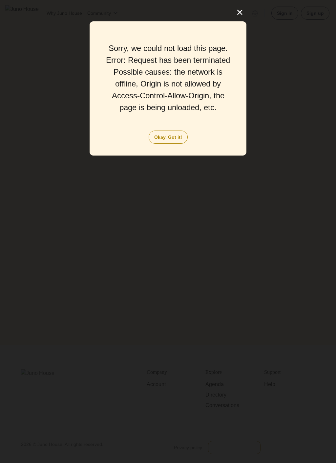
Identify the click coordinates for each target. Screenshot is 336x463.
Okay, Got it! (168, 137)
